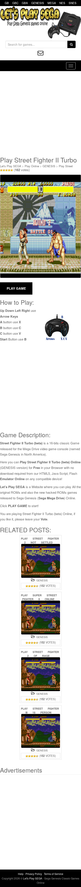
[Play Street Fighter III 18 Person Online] (40, 731)
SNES (72, 3)
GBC (15, 3)
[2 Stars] (4, 170)
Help (21, 874)
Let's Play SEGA (10, 166)
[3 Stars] (6, 170)
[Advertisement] (40, 113)
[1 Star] (1, 170)
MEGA (52, 3)
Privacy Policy (33, 874)
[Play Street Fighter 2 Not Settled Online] (40, 561)
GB (7, 3)
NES (62, 3)
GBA (25, 3)
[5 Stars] (11, 170)
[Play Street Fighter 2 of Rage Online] (40, 674)
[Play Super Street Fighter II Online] (40, 617)
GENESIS (37, 3)
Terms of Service (53, 874)
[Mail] (40, 53)
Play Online (32, 166)
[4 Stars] (9, 170)
